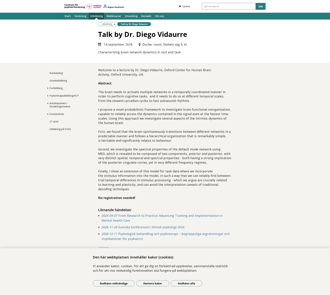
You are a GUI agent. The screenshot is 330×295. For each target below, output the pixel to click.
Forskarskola (57, 114)
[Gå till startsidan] (94, 6)
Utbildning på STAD (60, 129)
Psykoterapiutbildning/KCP (64, 95)
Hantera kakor (152, 283)
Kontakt (146, 16)
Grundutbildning (58, 80)
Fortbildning (56, 88)
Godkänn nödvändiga (114, 283)
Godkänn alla (186, 283)
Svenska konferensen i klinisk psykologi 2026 (143, 227)
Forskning (80, 16)
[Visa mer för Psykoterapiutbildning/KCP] (47, 95)
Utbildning (96, 16)
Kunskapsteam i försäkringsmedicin (60, 105)
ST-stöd (54, 121)
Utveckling (131, 16)
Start (67, 16)
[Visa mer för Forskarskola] (47, 114)
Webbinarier (114, 16)
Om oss (159, 16)
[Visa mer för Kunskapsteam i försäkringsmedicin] (47, 103)
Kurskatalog (56, 73)
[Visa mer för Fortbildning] (47, 88)
